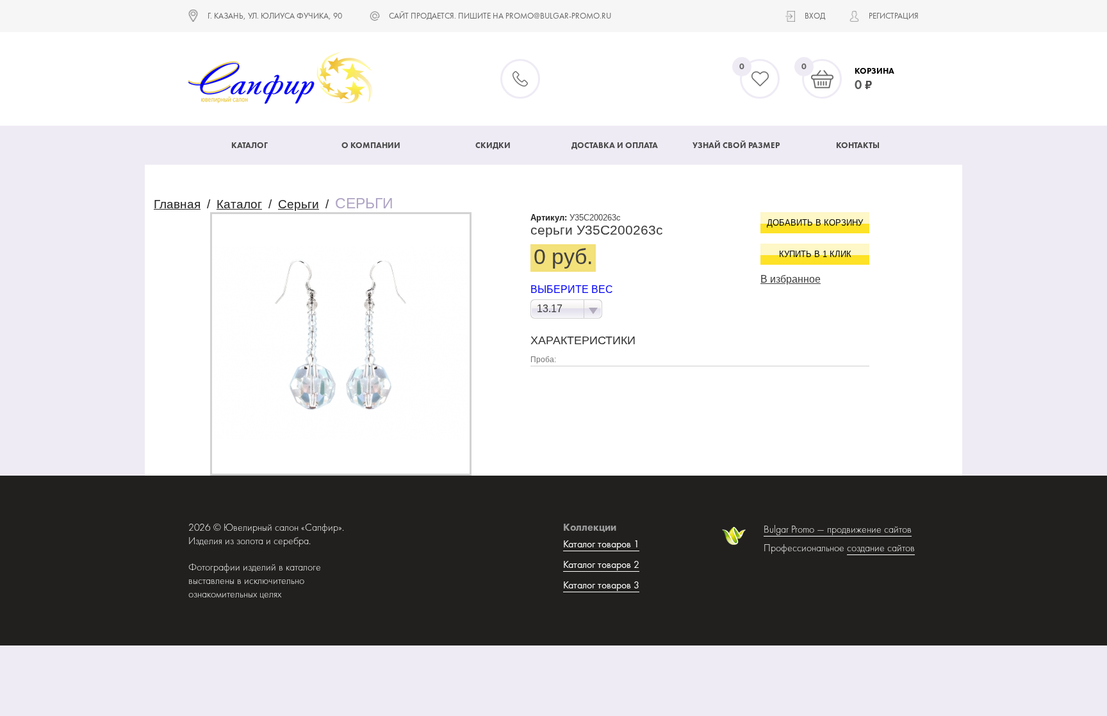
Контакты (858, 145)
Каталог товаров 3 (601, 585)
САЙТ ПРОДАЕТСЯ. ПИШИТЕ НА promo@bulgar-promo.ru (500, 15)
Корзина (874, 70)
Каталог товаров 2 (601, 564)
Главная (177, 204)
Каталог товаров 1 (601, 544)
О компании (370, 145)
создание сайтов (881, 547)
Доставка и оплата (614, 145)
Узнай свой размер (736, 145)
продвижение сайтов (869, 529)
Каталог (249, 145)
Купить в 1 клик (815, 254)
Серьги (298, 204)
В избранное (790, 279)
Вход (815, 15)
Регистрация (894, 15)
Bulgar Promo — (795, 529)
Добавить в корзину (815, 223)
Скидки (493, 145)
